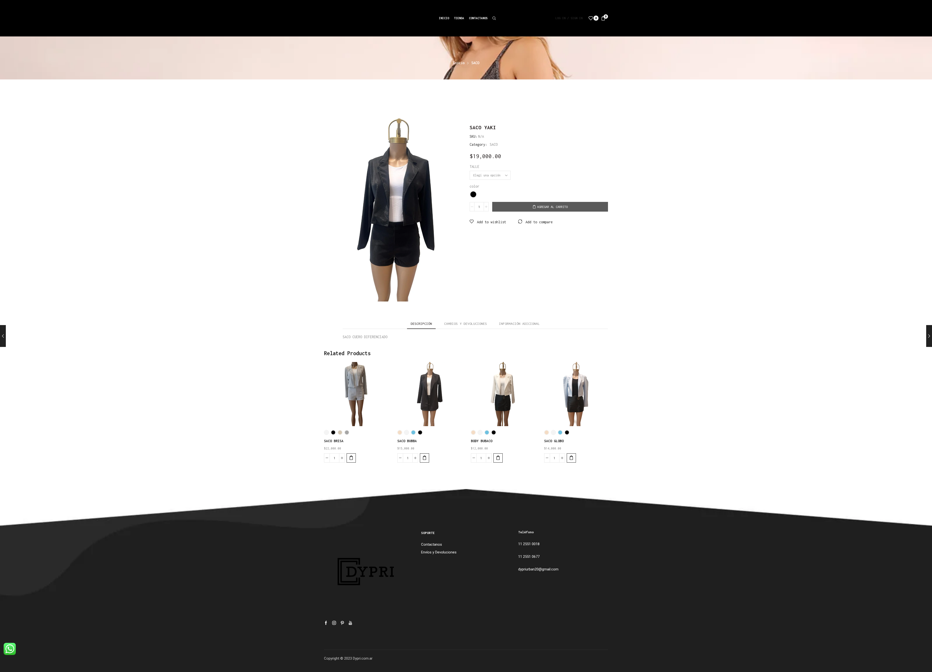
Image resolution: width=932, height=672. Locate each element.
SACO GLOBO (554, 441)
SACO (475, 63)
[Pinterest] (342, 623)
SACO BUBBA (407, 441)
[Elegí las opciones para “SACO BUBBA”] (424, 458)
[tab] (421, 324)
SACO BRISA (333, 441)
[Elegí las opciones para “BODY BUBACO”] (498, 458)
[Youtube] (350, 623)
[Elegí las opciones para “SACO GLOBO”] (571, 458)
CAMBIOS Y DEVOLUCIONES (465, 324)
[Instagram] (334, 623)
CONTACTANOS (478, 18)
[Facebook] (326, 623)
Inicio (459, 63)
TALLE (474, 166)
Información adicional (519, 324)
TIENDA (459, 18)
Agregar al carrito (552, 207)
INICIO (444, 18)
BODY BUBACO (481, 441)
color (474, 186)
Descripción (421, 324)
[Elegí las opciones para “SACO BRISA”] (351, 458)
